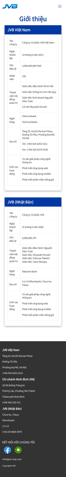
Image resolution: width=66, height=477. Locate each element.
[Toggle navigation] (59, 6)
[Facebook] (7, 450)
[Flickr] (18, 450)
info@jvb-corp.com (11, 459)
